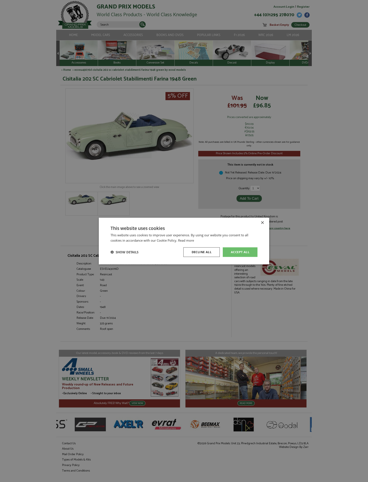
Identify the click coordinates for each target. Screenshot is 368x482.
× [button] (262, 222)
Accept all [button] (240, 252)
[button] (124, 252)
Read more (186, 240)
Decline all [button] (201, 252)
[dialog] (184, 241)
